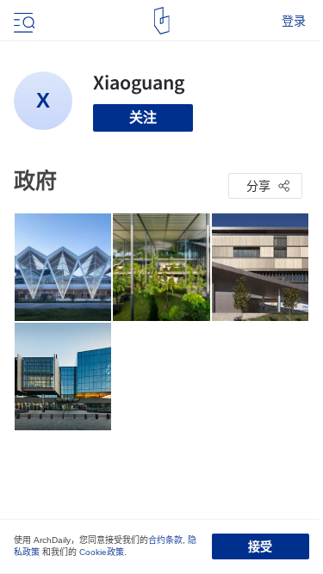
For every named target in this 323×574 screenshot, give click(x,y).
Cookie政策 (101, 552)
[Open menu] (22, 21)
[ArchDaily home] (161, 20)
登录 (294, 21)
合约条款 (165, 540)
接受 (260, 546)
